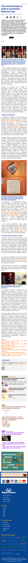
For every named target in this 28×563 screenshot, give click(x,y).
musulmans (13, 546)
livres (16, 544)
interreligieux (13, 541)
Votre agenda (5, 522)
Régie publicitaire (6, 499)
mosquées (5, 547)
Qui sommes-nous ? (7, 495)
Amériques (4, 538)
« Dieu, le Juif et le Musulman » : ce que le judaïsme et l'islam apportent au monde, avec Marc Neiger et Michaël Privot (13, 418)
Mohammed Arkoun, (14, 215)
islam (23, 540)
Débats (4, 511)
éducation (12, 538)
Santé (4, 513)
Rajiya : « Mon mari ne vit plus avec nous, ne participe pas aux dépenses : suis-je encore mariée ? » (14, 447)
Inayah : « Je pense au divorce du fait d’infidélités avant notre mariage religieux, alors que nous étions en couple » (13, 444)
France (23, 538)
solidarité (14, 554)
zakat (18, 553)
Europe (17, 538)
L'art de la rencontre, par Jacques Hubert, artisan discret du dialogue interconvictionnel (14, 407)
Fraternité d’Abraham (21, 260)
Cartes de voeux (6, 528)
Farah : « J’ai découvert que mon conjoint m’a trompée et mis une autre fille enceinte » (13, 433)
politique (22, 546)
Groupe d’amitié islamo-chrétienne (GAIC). (14, 120)
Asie (8, 538)
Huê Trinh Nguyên (9, 14)
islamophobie (5, 544)
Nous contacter (6, 497)
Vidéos (4, 516)
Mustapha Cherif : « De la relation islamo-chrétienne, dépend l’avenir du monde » (14, 354)
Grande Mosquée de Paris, (18, 229)
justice (11, 544)
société (6, 553)
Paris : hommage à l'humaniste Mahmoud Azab (13, 352)
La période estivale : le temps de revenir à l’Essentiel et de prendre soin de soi (17, 389)
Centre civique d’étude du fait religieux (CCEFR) (14, 211)
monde (23, 543)
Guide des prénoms (6, 526)
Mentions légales (6, 501)
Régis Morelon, (15, 127)
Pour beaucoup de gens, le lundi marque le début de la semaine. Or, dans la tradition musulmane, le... (17, 383)
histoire (4, 541)
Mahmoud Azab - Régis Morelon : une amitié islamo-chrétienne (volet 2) (14, 344)
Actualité (4, 507)
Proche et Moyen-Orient (9, 550)
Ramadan (4, 530)
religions (21, 549)
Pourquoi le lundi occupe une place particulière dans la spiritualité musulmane (13, 378)
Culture (4, 509)
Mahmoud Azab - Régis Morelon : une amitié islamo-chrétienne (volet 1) (14, 341)
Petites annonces (6, 524)
